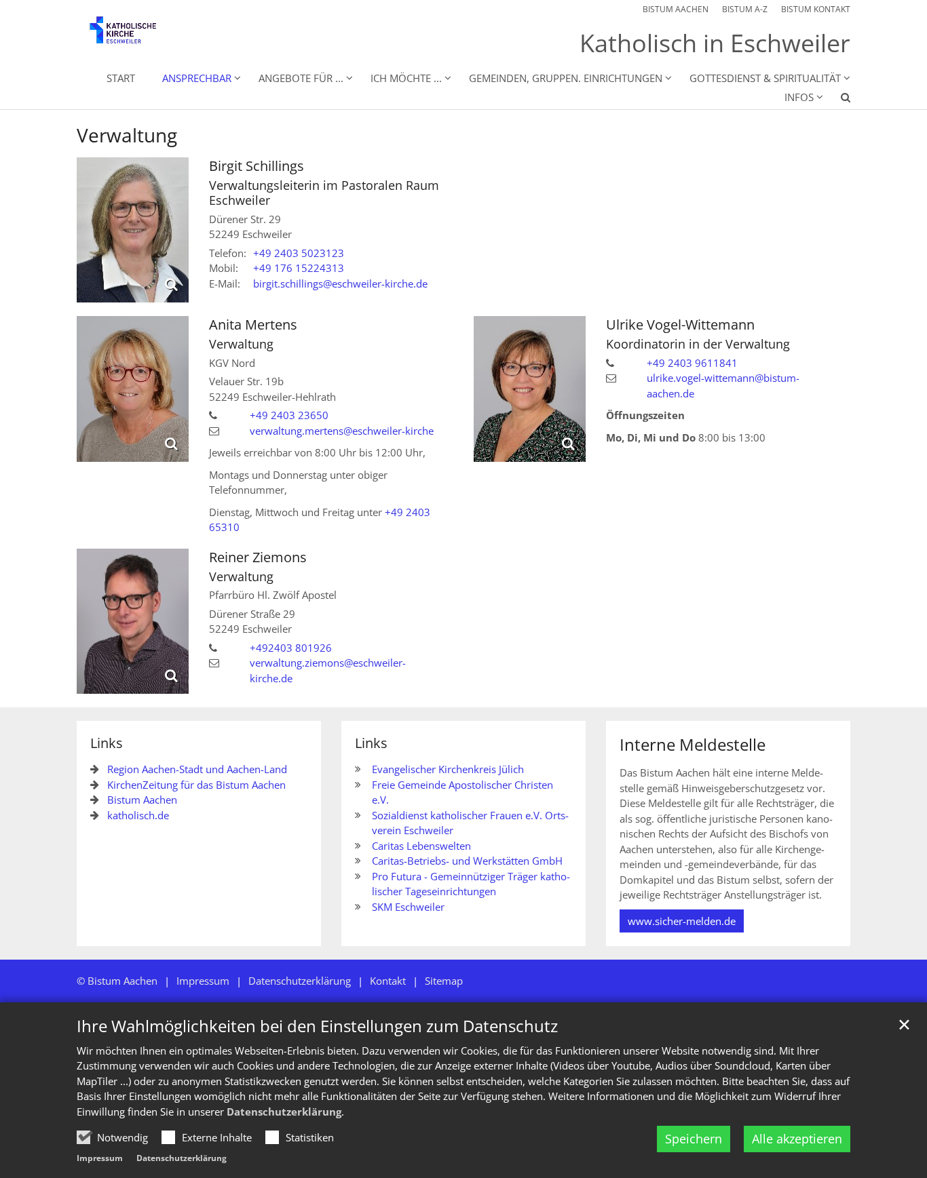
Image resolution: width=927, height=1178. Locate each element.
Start (121, 78)
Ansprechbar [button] (196, 78)
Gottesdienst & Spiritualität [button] (765, 78)
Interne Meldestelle (692, 744)
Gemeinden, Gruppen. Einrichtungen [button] (565, 78)
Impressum (100, 1158)
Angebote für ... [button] (301, 78)
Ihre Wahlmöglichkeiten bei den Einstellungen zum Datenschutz (317, 1026)
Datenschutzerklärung (284, 1111)
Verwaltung (127, 135)
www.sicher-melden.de (682, 921)
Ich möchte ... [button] (406, 78)
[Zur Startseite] (133, 35)
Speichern (693, 1139)
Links (106, 742)
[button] (836, 99)
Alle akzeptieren (797, 1139)
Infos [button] (799, 97)
